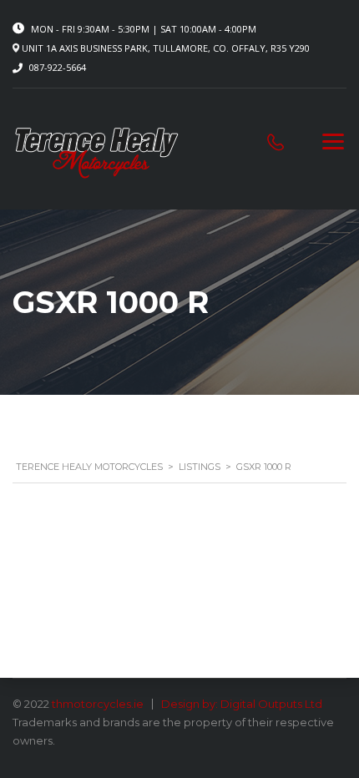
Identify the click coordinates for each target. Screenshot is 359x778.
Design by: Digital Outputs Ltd (241, 703)
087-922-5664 (57, 67)
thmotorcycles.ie (98, 703)
